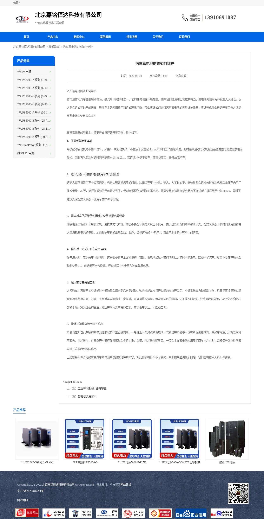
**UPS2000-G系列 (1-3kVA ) (35, 96)
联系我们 (184, 36)
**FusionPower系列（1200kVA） (37, 145)
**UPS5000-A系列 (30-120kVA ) (37, 112)
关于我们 (158, 36)
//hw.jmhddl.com (72, 381)
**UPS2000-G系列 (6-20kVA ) (35, 104)
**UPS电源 (24, 71)
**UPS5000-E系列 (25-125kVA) (36, 128)
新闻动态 (54, 46)
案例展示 (105, 36)
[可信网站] (160, 513)
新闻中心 (79, 36)
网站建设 (125, 484)
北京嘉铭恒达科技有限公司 (29, 46)
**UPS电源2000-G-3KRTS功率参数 (179, 462)
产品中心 (52, 36)
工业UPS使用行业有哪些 (92, 388)
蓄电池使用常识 (87, 396)
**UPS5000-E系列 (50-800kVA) (36, 136)
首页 (26, 36)
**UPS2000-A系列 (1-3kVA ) (35, 80)
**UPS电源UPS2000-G (84, 462)
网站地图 (22, 500)
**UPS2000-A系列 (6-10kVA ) (35, 88)
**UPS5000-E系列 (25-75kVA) (36, 120)
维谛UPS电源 (25, 153)
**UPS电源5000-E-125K (132, 462)
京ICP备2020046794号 (30, 491)
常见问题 (131, 36)
